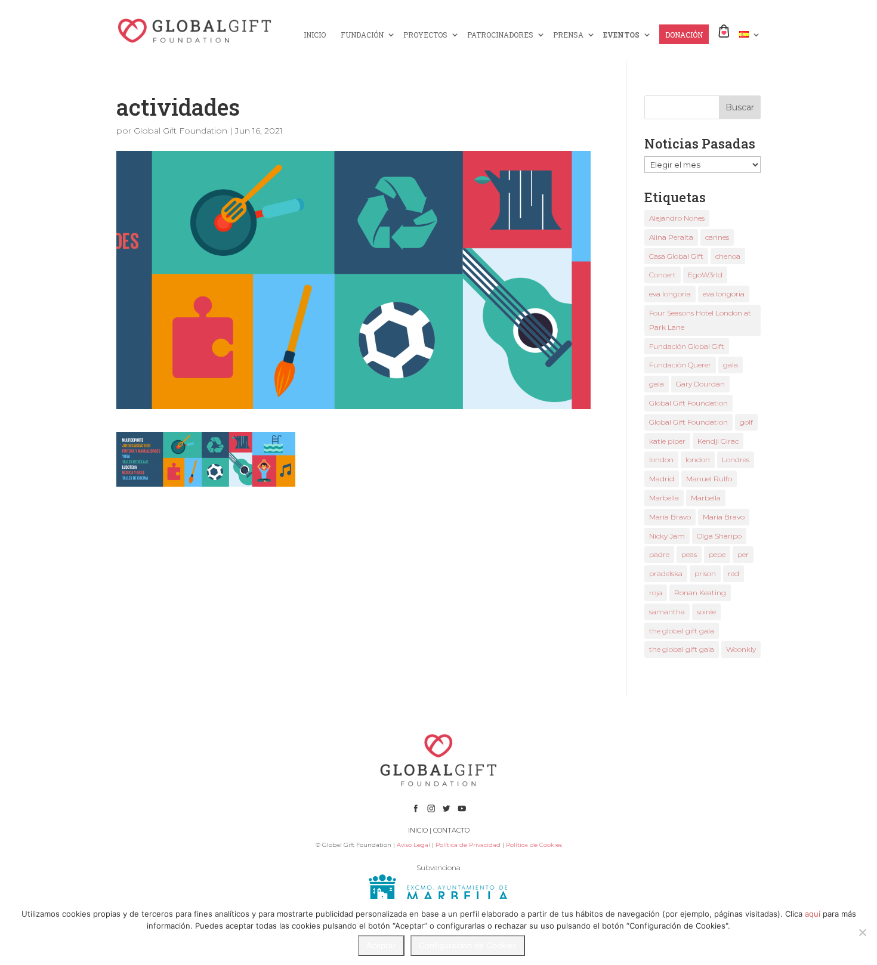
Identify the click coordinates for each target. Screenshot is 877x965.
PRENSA (568, 34)
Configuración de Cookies (468, 945)
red (733, 573)
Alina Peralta (671, 237)
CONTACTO (451, 830)
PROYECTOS (425, 34)
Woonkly (741, 649)
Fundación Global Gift (686, 346)
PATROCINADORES (500, 34)
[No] (862, 932)
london (661, 459)
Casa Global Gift (676, 256)
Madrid (661, 478)
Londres (735, 459)
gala (730, 364)
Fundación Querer (680, 364)
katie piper (667, 441)
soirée (706, 611)
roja (655, 592)
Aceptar (381, 945)
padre (659, 554)
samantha (667, 611)
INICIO (315, 34)
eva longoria (670, 293)
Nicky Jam (667, 535)
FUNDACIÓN (362, 34)
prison (705, 573)
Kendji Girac (718, 441)
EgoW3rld (705, 274)
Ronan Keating (700, 592)
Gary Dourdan (700, 383)
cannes (717, 237)
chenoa (727, 256)
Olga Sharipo (719, 535)
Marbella (664, 497)
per (743, 554)
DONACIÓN (684, 34)
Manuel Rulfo (709, 478)
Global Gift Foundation (180, 130)
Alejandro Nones (677, 218)
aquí (812, 913)
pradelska (666, 573)
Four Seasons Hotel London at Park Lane (700, 320)
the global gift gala (681, 630)
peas (689, 554)
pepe (717, 554)
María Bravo (670, 516)
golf (746, 421)
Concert (662, 274)
